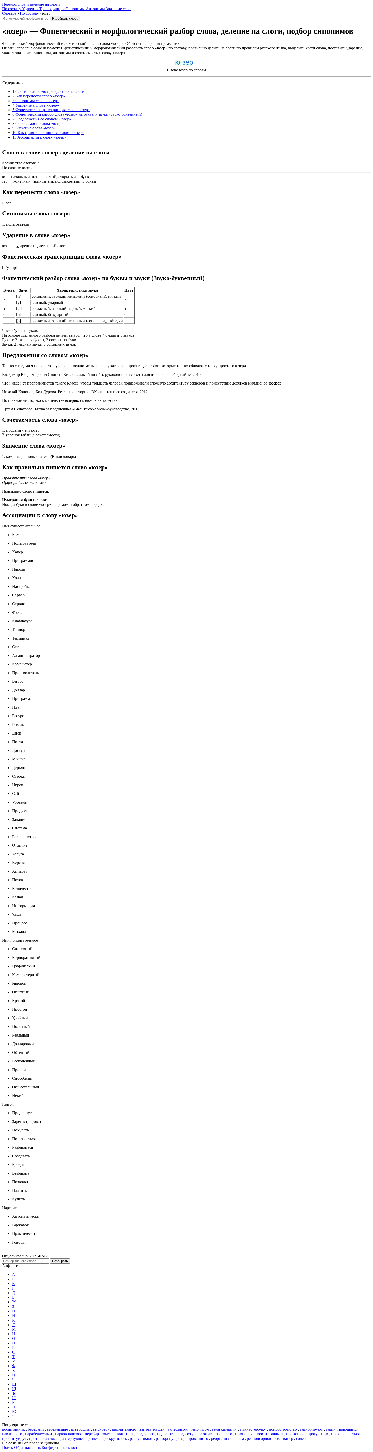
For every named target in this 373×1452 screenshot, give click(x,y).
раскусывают (141, 1438)
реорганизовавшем (227, 1438)
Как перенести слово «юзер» (38, 96)
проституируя (14, 1438)
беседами (36, 1429)
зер (4, 181)
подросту (185, 1434)
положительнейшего (214, 1434)
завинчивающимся (342, 1429)
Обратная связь (27, 1447)
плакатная (124, 1434)
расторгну (164, 1438)
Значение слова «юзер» (34, 128)
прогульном (318, 1434)
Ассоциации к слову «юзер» (39, 137)
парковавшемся (68, 1434)
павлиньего (12, 1434)
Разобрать (60, 1261)
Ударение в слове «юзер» (35, 105)
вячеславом (178, 1429)
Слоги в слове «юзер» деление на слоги (48, 91)
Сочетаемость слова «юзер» (37, 123)
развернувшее (72, 1438)
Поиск (7, 1447)
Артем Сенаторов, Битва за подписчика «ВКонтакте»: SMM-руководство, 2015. (71, 409)
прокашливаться (345, 1434)
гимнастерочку (253, 1429)
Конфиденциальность (60, 1447)
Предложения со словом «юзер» (41, 119)
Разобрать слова (65, 18)
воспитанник (13, 1429)
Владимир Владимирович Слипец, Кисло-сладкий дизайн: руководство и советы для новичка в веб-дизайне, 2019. (102, 374)
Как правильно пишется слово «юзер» (48, 132)
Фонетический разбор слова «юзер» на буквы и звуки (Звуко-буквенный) (77, 114)
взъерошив (80, 1429)
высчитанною (124, 1429)
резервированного (192, 1438)
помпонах (243, 1434)
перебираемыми (99, 1434)
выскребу (101, 1429)
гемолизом (200, 1429)
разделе (94, 1438)
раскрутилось (115, 1438)
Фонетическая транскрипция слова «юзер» (51, 110)
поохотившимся (269, 1434)
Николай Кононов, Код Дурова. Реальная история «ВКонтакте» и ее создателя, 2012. (75, 392)
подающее (145, 1434)
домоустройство (283, 1429)
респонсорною (259, 1438)
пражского (295, 1434)
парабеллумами (38, 1434)
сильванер (284, 1438)
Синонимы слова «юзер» (35, 100)
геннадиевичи (224, 1429)
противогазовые (43, 1438)
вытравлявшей (152, 1429)
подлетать (165, 1434)
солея (301, 1438)
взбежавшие (57, 1429)
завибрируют (311, 1429)
